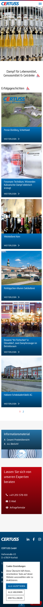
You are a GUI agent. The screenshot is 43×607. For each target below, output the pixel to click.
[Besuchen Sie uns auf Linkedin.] (28, 539)
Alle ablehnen (15, 592)
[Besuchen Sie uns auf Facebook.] (33, 539)
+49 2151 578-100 (18, 495)
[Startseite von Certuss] (10, 3)
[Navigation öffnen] (40, 3)
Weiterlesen (10, 139)
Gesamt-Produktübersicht (18, 440)
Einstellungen (15, 598)
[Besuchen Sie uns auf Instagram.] (40, 539)
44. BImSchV (13, 444)
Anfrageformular (17, 508)
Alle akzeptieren (16, 586)
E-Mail (12, 501)
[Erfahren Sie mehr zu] (21, 110)
